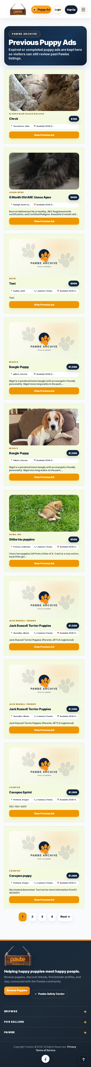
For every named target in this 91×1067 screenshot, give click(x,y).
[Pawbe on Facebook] (45, 1059)
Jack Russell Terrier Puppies (30, 625)
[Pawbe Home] (18, 9)
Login (58, 9)
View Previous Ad (44, 135)
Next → (65, 916)
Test (12, 283)
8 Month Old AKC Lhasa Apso (30, 197)
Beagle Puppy (19, 367)
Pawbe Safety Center (50, 993)
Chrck (13, 118)
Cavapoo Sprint (20, 792)
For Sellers (45, 1021)
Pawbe (45, 1032)
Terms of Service (46, 1050)
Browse (45, 1011)
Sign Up (71, 9)
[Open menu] (83, 10)
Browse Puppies (17, 990)
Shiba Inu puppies (22, 539)
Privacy (71, 1046)
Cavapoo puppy (20, 876)
